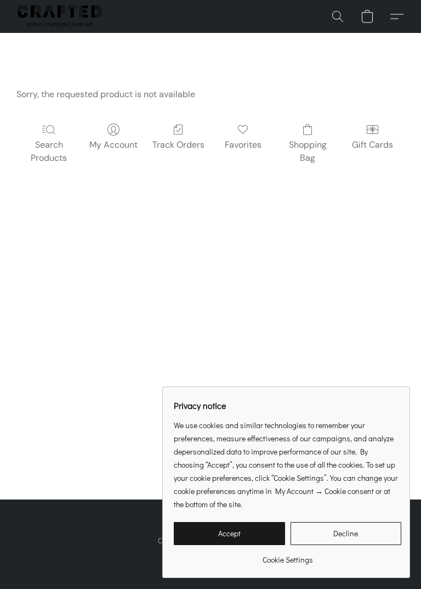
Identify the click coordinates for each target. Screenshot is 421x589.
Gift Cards (372, 144)
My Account (113, 144)
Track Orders (178, 144)
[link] (287, 555)
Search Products (49, 151)
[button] (59, 16)
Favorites (243, 144)
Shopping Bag (308, 151)
